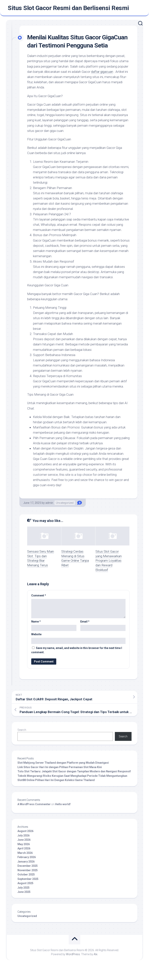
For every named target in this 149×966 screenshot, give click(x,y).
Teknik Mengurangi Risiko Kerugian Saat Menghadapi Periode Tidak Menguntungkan (72, 775)
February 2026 (26, 857)
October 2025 (26, 874)
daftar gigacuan (102, 72)
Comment (38, 595)
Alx (95, 954)
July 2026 (23, 835)
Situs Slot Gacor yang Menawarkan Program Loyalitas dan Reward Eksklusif (108, 561)
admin (49, 503)
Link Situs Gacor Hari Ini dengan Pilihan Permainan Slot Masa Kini (59, 767)
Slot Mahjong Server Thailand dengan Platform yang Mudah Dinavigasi (63, 762)
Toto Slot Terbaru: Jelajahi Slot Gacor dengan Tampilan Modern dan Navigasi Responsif (74, 771)
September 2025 (27, 878)
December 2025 (27, 865)
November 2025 (27, 870)
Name (36, 621)
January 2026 (26, 861)
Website (36, 634)
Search (21, 729)
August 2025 (25, 883)
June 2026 (23, 839)
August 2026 (25, 831)
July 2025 (23, 887)
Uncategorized (65, 502)
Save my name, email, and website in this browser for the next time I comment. (76, 650)
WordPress (73, 954)
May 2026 (23, 844)
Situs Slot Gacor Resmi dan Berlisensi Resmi (68, 8)
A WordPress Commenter (34, 804)
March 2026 (25, 852)
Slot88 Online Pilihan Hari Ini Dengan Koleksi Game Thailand (56, 780)
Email (84, 621)
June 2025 (23, 891)
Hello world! (63, 804)
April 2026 (23, 848)
